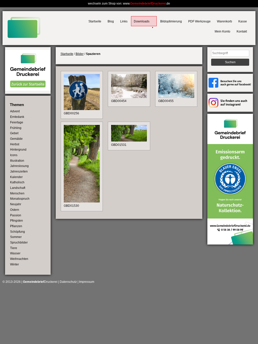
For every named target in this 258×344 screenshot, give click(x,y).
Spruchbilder (19, 242)
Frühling (15, 128)
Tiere (13, 248)
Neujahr (15, 204)
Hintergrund (18, 149)
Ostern (14, 210)
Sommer (16, 237)
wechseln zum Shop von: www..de (129, 3)
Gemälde (16, 139)
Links (123, 21)
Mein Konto (222, 31)
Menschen (17, 193)
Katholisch (17, 182)
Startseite (94, 21)
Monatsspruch (19, 198)
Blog (111, 21)
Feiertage (16, 122)
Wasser (15, 253)
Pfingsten (16, 220)
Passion (15, 215)
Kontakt (242, 31)
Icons (13, 155)
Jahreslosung (19, 166)
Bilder (80, 54)
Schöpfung (17, 231)
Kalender (16, 177)
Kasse (242, 21)
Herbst (14, 144)
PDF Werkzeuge (199, 21)
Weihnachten (19, 259)
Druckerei (40, 282)
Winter (14, 264)
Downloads (141, 21)
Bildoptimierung (171, 21)
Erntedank (17, 117)
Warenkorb (224, 21)
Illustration (17, 160)
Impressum (86, 282)
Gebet (14, 133)
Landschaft (17, 188)
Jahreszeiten (19, 171)
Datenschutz (68, 282)
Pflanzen (16, 226)
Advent (15, 111)
